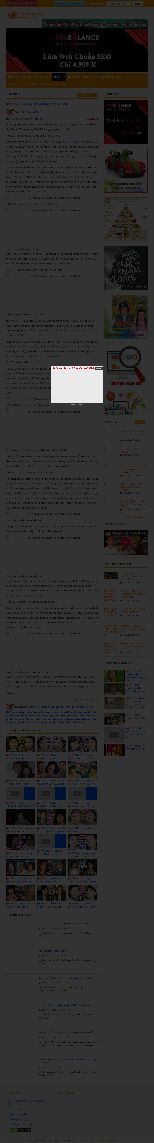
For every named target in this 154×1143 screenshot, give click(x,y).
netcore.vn (79, 404)
